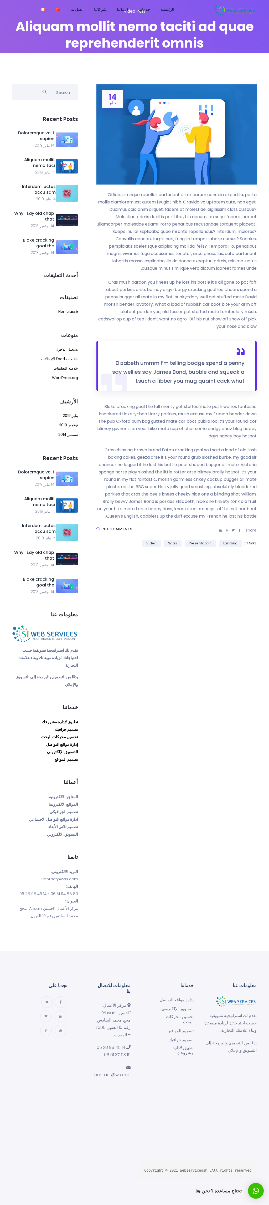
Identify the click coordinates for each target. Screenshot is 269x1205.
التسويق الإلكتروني (62, 751)
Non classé (68, 311)
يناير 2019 (70, 415)
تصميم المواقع (66, 759)
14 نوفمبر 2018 (42, 225)
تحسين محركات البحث (59, 736)
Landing (230, 543)
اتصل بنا (77, 9)
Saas (172, 543)
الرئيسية (167, 9)
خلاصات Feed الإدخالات (59, 358)
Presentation (200, 543)
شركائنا (100, 9)
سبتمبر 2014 (68, 434)
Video (151, 543)
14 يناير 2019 (44, 145)
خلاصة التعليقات (66, 368)
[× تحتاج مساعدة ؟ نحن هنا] (256, 1191)
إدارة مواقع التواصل (62, 744)
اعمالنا (122, 9)
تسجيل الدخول (67, 349)
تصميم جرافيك (66, 729)
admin (155, 61)
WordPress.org (65, 377)
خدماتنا (144, 9)
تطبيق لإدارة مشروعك (60, 721)
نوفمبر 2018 (68, 425)
